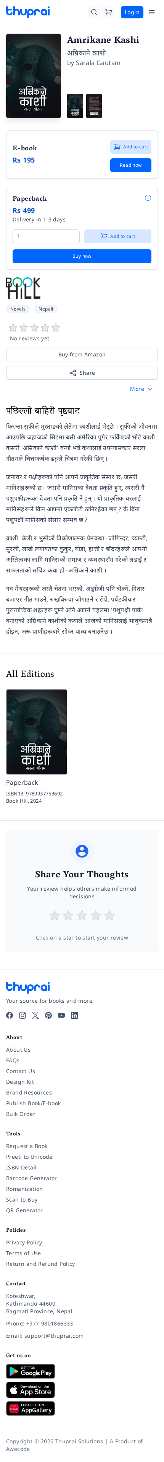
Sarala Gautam (98, 63)
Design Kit (20, 1081)
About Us (18, 1049)
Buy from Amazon (82, 354)
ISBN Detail (21, 1167)
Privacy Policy (24, 1242)
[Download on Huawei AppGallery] (82, 1408)
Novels (18, 309)
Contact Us (20, 1071)
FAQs (13, 1060)
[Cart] (109, 12)
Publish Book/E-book (33, 1103)
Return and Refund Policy (40, 1263)
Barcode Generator (31, 1178)
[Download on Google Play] (82, 1371)
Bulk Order (20, 1113)
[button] (142, 389)
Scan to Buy (21, 1199)
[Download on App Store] (82, 1390)
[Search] (94, 12)
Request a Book (27, 1146)
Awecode (18, 1448)
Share (87, 372)
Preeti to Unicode (29, 1156)
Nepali (46, 309)
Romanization (24, 1188)
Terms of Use (23, 1253)
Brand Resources (29, 1092)
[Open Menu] (152, 12)
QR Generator (24, 1210)
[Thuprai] (28, 12)
